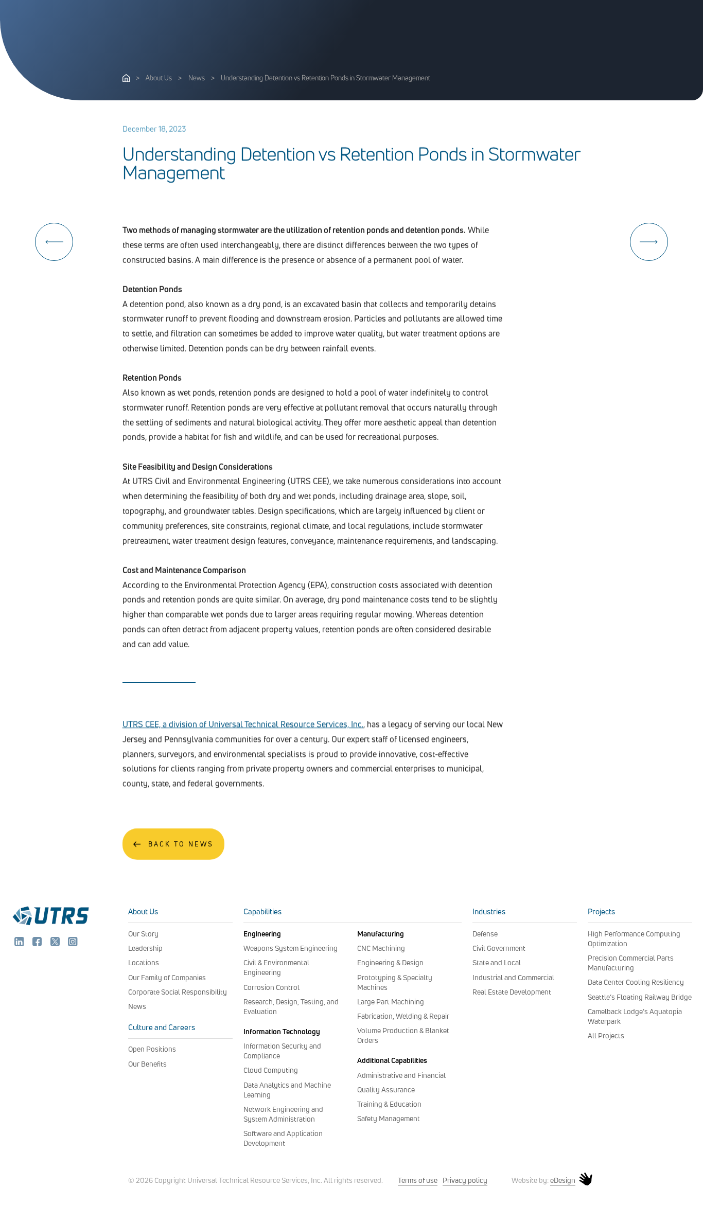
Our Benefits (147, 1064)
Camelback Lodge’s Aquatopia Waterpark (635, 1016)
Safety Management (388, 1118)
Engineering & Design (390, 962)
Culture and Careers (161, 1027)
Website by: (543, 1180)
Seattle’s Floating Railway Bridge (640, 997)
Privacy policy (465, 1180)
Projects (601, 911)
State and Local (496, 962)
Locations (143, 962)
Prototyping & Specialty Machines (394, 982)
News (196, 77)
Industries (488, 911)
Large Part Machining (390, 1001)
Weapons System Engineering (290, 948)
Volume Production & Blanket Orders (403, 1035)
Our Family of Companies (167, 977)
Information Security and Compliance (282, 1050)
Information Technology (281, 1031)
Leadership (145, 948)
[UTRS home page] (126, 78)
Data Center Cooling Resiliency (636, 982)
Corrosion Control (271, 987)
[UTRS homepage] (50, 924)
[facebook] (38, 943)
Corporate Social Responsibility (177, 992)
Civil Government (498, 948)
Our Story (143, 933)
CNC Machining (381, 948)
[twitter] (56, 943)
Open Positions (152, 1049)
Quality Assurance (386, 1089)
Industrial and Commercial (513, 977)
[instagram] (72, 943)
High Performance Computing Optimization (634, 938)
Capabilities (262, 911)
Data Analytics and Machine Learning (287, 1090)
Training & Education (389, 1104)
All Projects (606, 1035)
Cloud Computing (270, 1070)
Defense (485, 933)
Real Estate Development (511, 992)
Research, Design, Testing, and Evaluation (291, 1006)
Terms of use (417, 1180)
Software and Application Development (283, 1138)
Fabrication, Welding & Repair (403, 1016)
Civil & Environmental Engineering (276, 967)
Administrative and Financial (401, 1075)
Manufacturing (380, 933)
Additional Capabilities (392, 1060)
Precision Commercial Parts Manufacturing (631, 962)
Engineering (262, 933)
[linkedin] (20, 943)
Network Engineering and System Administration (283, 1114)
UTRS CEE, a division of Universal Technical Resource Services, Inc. (242, 724)
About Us (159, 77)
